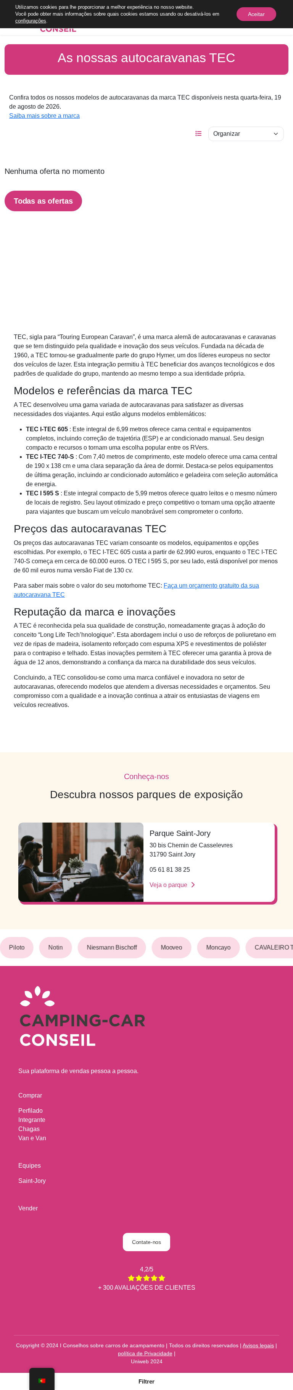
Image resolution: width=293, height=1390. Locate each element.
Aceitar (256, 14)
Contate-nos (146, 1242)
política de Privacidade (145, 1353)
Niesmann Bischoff (107, 947)
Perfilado (30, 1110)
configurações (30, 21)
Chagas (29, 1129)
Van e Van (32, 1138)
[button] (146, 1381)
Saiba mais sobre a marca (44, 115)
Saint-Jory (32, 1181)
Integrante (31, 1120)
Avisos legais (258, 1345)
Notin (50, 947)
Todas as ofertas (43, 201)
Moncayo (213, 947)
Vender (28, 1208)
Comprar (30, 1095)
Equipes (29, 1165)
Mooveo (166, 947)
